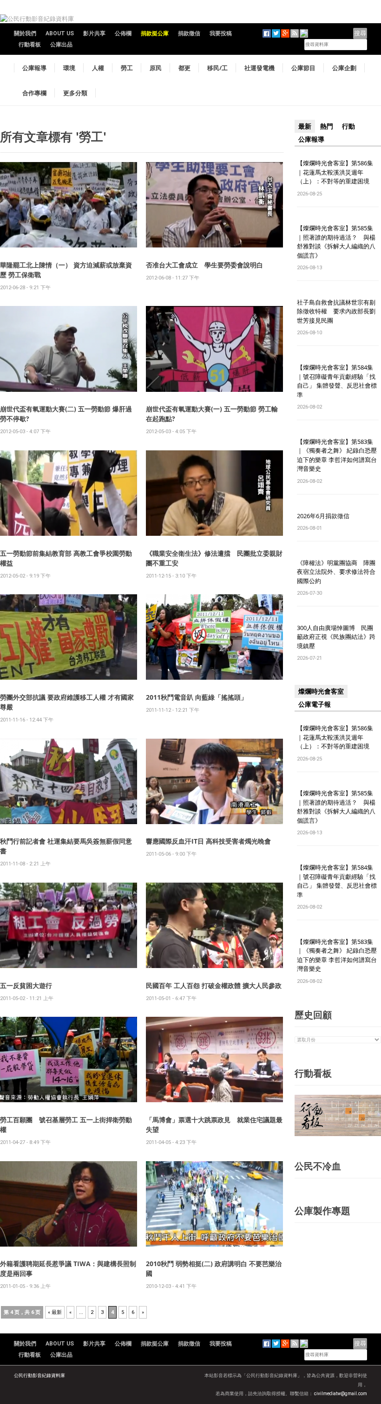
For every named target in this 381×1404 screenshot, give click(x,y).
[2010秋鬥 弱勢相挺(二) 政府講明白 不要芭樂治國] (214, 1203)
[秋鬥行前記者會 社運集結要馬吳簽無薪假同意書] (68, 780)
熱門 (326, 126)
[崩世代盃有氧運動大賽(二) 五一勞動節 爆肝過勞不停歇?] (68, 348)
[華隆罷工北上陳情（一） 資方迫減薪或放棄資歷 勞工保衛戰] (68, 204)
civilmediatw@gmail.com (340, 1393)
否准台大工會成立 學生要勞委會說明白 (204, 264)
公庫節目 (303, 68)
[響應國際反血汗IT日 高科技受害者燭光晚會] (214, 780)
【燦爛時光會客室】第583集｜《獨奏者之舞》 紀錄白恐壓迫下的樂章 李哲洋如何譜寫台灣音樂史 (337, 455)
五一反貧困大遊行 (26, 985)
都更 (184, 68)
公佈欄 (123, 33)
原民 (156, 68)
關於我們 (25, 33)
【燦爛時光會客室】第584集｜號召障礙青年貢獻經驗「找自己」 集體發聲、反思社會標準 (337, 381)
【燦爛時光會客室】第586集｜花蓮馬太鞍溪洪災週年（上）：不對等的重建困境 (335, 172)
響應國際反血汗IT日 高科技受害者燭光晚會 (208, 841)
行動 (348, 126)
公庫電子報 (314, 704)
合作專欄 (34, 93)
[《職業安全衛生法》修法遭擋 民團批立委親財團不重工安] (214, 492)
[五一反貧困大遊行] (68, 924)
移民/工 (217, 68)
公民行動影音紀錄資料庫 (39, 1375)
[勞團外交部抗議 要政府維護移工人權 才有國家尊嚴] (68, 636)
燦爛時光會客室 (321, 691)
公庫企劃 (344, 68)
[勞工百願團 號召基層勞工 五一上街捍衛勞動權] (68, 1059)
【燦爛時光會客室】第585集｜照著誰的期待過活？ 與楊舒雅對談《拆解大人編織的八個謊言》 (336, 242)
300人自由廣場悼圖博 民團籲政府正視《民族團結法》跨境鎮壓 (336, 637)
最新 (304, 126)
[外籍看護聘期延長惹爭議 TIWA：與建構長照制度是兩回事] (68, 1203)
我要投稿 (221, 33)
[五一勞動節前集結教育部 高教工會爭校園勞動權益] (68, 492)
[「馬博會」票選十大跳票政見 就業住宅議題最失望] (214, 1059)
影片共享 (94, 33)
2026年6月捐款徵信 (323, 516)
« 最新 (55, 1312)
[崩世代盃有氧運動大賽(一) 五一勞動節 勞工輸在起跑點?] (214, 348)
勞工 (127, 68)
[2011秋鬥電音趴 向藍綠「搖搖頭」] (214, 636)
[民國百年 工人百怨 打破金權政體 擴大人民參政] (214, 924)
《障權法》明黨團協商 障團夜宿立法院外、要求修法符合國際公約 (336, 572)
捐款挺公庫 (155, 33)
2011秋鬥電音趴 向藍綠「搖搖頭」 (196, 697)
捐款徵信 (189, 33)
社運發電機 (259, 68)
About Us (60, 33)
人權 (98, 68)
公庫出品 (61, 44)
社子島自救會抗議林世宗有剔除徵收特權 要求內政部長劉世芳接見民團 (336, 311)
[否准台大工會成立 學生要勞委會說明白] (214, 204)
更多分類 (75, 93)
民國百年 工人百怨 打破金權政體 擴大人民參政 (214, 985)
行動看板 (30, 44)
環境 (69, 68)
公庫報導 (34, 68)
